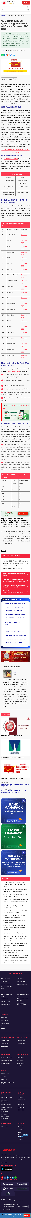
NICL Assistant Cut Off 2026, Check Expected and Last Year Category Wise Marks (16, 890)
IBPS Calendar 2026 (7, 1060)
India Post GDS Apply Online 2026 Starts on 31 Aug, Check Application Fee (15, 895)
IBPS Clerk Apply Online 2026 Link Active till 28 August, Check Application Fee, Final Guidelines (15, 927)
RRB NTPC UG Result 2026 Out (14, 607)
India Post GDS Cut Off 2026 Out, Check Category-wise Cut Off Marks (14, 916)
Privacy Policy (6, 1209)
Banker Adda (4, 1046)
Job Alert (3, 1076)
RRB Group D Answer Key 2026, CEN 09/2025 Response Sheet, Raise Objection (15, 933)
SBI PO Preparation (6, 1097)
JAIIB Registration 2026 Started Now (15, 635)
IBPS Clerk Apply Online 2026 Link (14, 642)
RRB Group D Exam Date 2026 (22, 999)
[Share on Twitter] (14, 55)
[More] (26, 7)
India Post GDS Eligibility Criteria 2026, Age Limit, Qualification (15, 906)
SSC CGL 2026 (5, 978)
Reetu (4, 50)
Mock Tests (4, 1017)
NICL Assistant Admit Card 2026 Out (15, 614)
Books (3, 1028)
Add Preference (23, 513)
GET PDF (27, 1215)
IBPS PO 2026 (5, 999)
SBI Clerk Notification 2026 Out (14, 628)
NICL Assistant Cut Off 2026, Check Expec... (13, 757)
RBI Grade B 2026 (22, 984)
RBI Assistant (5, 1114)
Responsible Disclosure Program (11, 1204)
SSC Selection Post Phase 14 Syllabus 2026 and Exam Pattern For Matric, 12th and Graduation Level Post (15, 938)
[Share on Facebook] (11, 55)
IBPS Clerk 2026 (5, 1001)
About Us (20, 1126)
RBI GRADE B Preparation (5, 1117)
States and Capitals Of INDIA (7, 1082)
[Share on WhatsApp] (2, 55)
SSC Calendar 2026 (6, 1057)
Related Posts (6, 714)
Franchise (21, 1139)
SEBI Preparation (6, 1104)
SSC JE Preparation (6, 1107)
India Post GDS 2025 (13, 371)
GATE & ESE (4, 1126)
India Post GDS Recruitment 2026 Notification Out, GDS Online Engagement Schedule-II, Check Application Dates (16, 901)
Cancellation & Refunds (8, 1206)
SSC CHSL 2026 (5, 981)
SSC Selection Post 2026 (6, 987)
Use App (26, 2)
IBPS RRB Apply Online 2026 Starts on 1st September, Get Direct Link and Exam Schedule (15, 945)
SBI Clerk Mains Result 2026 (23, 995)
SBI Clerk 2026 (21, 981)
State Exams (4, 1043)
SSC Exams (20, 1060)
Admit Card (4, 1079)
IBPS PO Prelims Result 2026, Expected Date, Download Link (14, 921)
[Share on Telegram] (5, 55)
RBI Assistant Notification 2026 (22, 1003)
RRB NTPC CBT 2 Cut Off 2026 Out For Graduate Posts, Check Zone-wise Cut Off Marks (15, 884)
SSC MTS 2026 (5, 984)
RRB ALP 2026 (5, 1074)
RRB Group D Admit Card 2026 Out (15, 639)
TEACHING (21, 1107)
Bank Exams (20, 1057)
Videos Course (5, 1023)
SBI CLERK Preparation (4, 1100)
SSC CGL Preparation (4, 1110)
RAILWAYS (21, 1104)
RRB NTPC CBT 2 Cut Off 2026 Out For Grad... (14, 736)
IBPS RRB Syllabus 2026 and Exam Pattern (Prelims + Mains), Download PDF (15, 961)
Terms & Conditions (22, 1206)
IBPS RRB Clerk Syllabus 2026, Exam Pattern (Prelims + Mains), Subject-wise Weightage (16, 956)
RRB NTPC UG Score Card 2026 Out (15, 603)
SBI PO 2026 (20, 978)
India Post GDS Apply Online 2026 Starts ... (13, 778)
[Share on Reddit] (8, 55)
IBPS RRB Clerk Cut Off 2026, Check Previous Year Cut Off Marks (14, 951)
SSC (19, 1101)
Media (19, 1132)
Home (3, 15)
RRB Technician (5, 1063)
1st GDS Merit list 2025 (11, 159)
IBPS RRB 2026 (5, 1004)
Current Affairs (5, 1040)
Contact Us (21, 1129)
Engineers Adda (21, 1043)
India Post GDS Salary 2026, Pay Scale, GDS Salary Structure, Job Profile (16, 911)
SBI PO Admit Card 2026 (6, 995)
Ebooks (3, 1025)
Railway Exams (21, 1063)
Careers (23, 1135)
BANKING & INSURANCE (21, 1098)
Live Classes (4, 1020)
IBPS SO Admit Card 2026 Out (13, 610)
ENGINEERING (22, 1110)
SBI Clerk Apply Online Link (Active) (15, 631)
